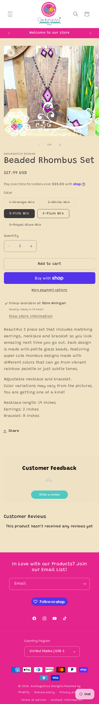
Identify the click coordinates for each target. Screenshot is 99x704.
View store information (31, 316)
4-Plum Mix (53, 213)
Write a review (49, 494)
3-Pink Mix (19, 213)
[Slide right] (60, 145)
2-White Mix (61, 203)
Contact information (67, 700)
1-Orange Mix (24, 203)
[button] (10, 14)
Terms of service (33, 700)
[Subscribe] (84, 584)
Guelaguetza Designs (47, 686)
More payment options (49, 290)
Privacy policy (70, 692)
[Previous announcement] (9, 33)
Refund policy (44, 692)
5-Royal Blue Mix (28, 226)
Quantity (11, 236)
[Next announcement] (90, 33)
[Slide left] (39, 145)
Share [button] (14, 431)
